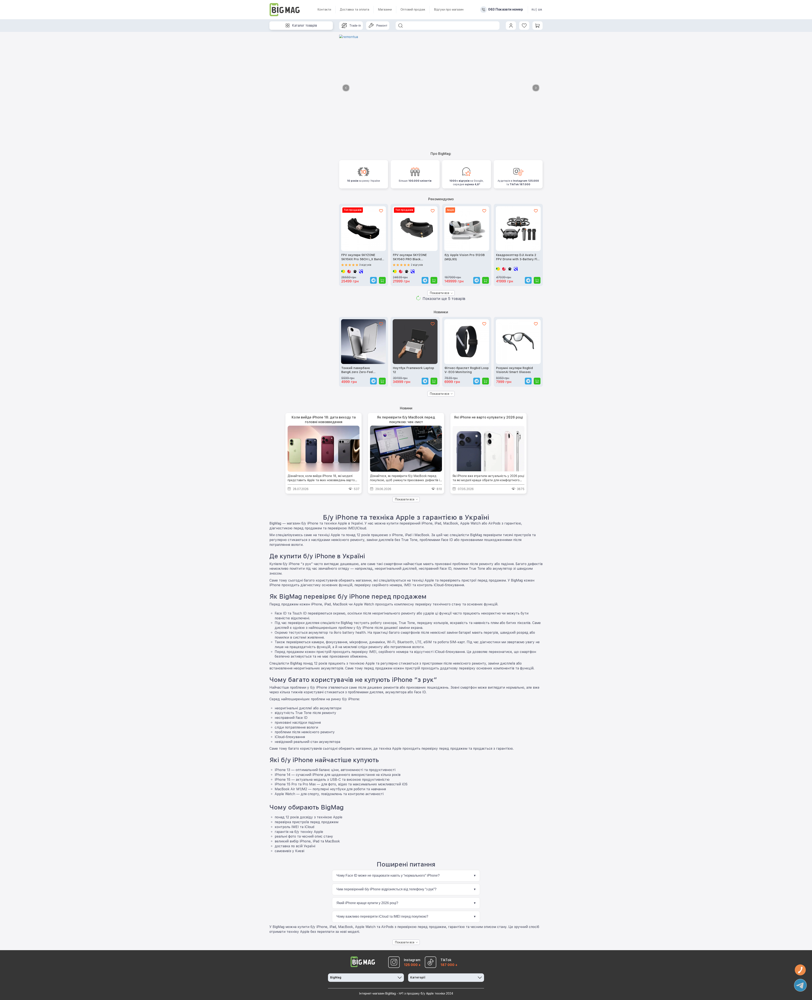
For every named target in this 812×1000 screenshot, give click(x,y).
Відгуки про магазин (449, 9)
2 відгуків (417, 264)
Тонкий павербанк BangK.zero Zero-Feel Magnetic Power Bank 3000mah (357, 370)
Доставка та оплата (354, 9)
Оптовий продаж (413, 9)
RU (533, 9)
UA (540, 9)
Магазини (385, 9)
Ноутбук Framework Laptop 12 (413, 370)
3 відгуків (365, 264)
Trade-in (355, 25)
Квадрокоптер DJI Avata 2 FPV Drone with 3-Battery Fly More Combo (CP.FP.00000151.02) (517, 257)
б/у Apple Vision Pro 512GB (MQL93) (464, 257)
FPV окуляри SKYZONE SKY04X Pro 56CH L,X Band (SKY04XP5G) (361, 257)
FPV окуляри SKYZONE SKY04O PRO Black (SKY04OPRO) (410, 257)
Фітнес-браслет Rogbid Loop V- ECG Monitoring (466, 370)
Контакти (324, 9)
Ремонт (381, 25)
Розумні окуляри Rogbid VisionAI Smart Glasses (514, 370)
